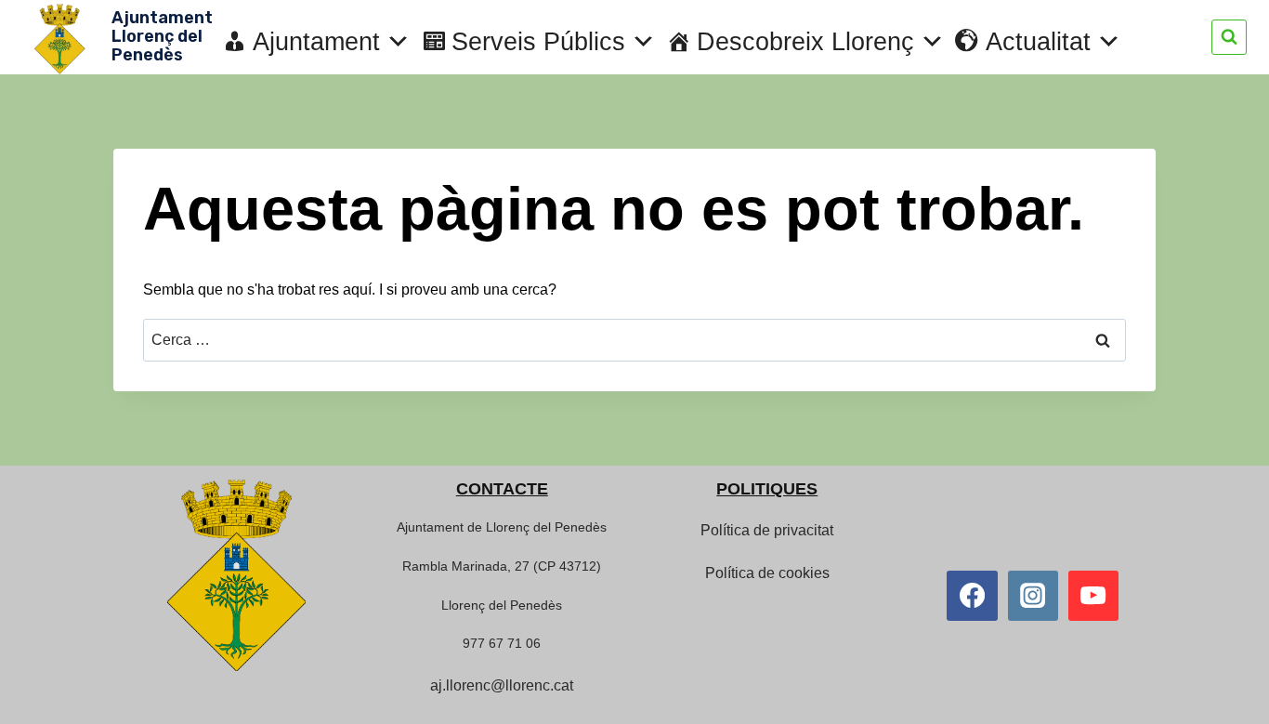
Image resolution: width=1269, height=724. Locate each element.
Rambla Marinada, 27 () (501, 566)
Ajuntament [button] (316, 42)
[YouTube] (1093, 596)
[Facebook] (972, 596)
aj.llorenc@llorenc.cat (501, 685)
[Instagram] (1033, 596)
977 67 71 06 (502, 643)
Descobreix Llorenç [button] (805, 42)
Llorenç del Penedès (501, 605)
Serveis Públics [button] (538, 42)
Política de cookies (767, 573)
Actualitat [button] (1038, 42)
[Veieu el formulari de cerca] (1229, 37)
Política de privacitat (766, 530)
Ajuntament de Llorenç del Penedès (502, 527)
